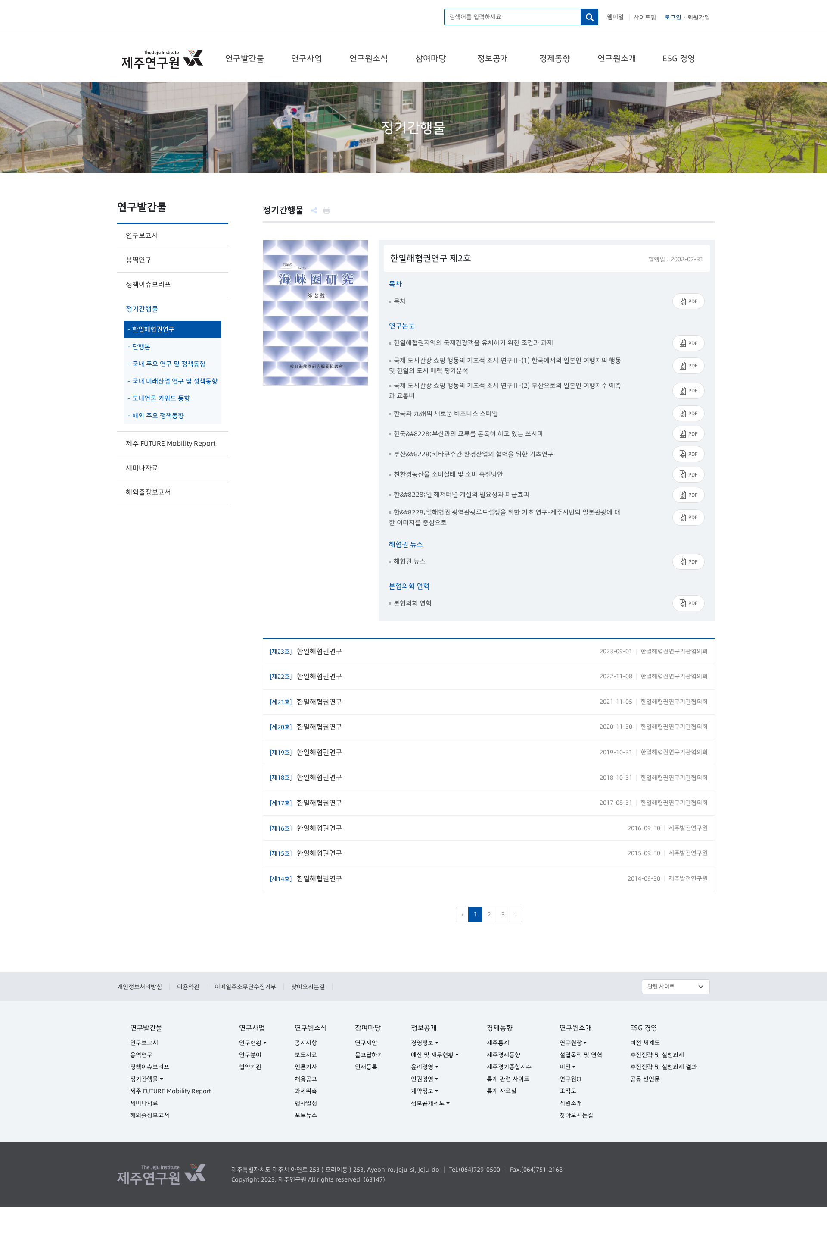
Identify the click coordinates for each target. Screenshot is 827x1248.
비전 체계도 (645, 1042)
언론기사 (306, 1067)
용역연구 (139, 259)
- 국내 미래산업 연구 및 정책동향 (172, 381)
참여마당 (430, 58)
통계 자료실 (501, 1091)
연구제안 (366, 1042)
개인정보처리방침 (139, 986)
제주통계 (498, 1042)
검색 (589, 17)
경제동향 (554, 58)
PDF (692, 301)
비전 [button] (565, 1067)
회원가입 (698, 17)
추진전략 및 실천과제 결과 (663, 1067)
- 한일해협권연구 (150, 329)
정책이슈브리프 (148, 284)
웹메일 (615, 17)
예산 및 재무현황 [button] (432, 1054)
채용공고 (306, 1079)
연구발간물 (244, 58)
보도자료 (306, 1054)
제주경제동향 (503, 1054)
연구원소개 (616, 58)
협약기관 (250, 1067)
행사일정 (306, 1103)
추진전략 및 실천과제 (657, 1054)
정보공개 (492, 58)
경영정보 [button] (422, 1042)
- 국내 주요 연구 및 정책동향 (166, 363)
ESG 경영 (678, 58)
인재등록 (366, 1067)
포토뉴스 (306, 1115)
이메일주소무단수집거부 (245, 986)
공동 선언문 (645, 1079)
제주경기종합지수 (509, 1067)
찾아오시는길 (308, 986)
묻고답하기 (369, 1054)
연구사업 (306, 58)
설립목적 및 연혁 (581, 1054)
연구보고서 (142, 235)
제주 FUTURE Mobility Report (170, 443)
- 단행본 (138, 346)
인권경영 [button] (422, 1079)
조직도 (568, 1091)
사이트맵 (645, 17)
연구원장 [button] (571, 1042)
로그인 (673, 17)
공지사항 (306, 1042)
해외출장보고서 (148, 492)
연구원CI (570, 1079)
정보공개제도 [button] (428, 1103)
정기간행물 (142, 309)
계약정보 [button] (422, 1091)
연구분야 (250, 1054)
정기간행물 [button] (144, 1079)
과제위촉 (306, 1091)
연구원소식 (368, 58)
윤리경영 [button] (422, 1067)
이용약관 (188, 986)
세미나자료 (142, 468)
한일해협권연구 (306, 651)
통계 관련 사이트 (508, 1079)
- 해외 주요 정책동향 (155, 415)
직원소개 (571, 1103)
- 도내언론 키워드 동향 (158, 398)
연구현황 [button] (250, 1042)
